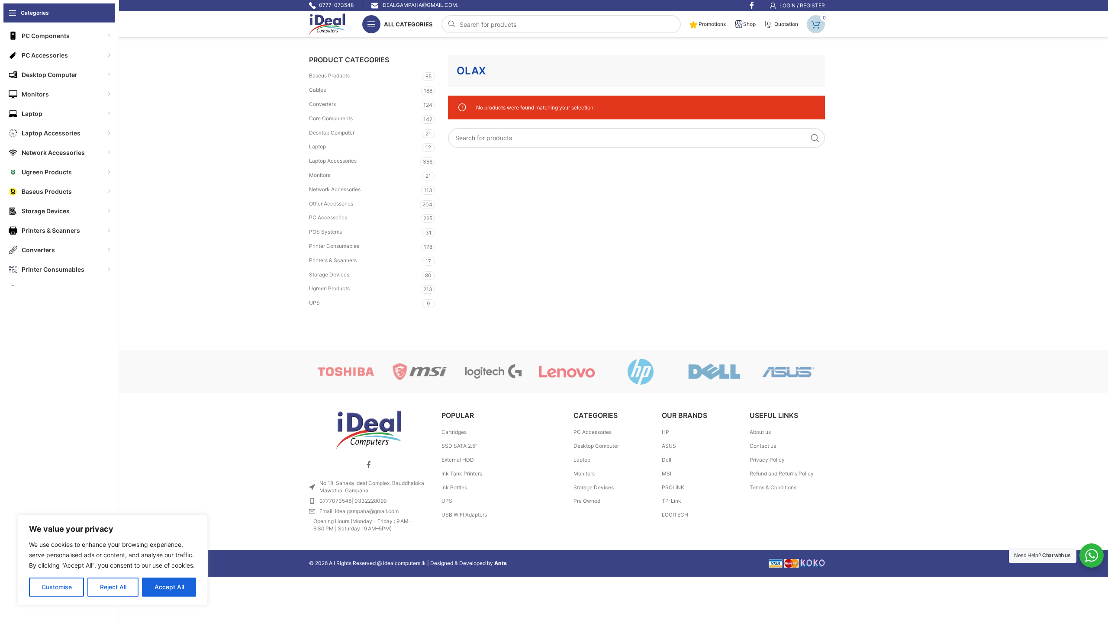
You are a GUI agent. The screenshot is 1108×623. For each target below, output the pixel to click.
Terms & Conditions (773, 487)
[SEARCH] (815, 138)
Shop (749, 24)
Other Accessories (331, 203)
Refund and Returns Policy (782, 473)
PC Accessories (328, 217)
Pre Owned (586, 501)
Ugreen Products (329, 288)
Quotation (785, 24)
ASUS (669, 446)
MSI (666, 473)
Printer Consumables (334, 246)
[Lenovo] (567, 371)
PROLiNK (673, 487)
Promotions (711, 24)
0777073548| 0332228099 (353, 501)
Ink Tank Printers (461, 473)
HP (665, 432)
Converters (322, 104)
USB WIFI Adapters (464, 514)
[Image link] (368, 429)
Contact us (763, 446)
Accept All (169, 587)
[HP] (640, 371)
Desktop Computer (331, 132)
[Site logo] (327, 23)
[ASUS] (788, 371)
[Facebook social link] (369, 464)
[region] (112, 560)
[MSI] (419, 371)
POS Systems (325, 231)
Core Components (331, 118)
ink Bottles (454, 487)
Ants (500, 563)
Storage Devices (329, 274)
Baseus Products (329, 75)
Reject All (113, 587)
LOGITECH (675, 514)
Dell (666, 459)
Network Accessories (335, 189)
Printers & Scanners (333, 260)
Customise (57, 587)
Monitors (319, 175)
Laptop (317, 146)
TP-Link (671, 501)
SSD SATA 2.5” (459, 446)
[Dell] (714, 371)
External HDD (457, 459)
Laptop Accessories (333, 160)
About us (760, 432)
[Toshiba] (346, 371)
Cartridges (454, 432)
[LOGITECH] (493, 371)
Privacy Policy (767, 459)
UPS (314, 302)
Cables (317, 90)
